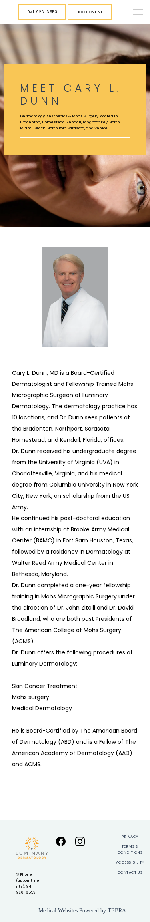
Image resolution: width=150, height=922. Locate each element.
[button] (138, 13)
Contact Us (130, 872)
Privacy (130, 836)
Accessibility (130, 862)
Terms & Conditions (130, 849)
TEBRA (117, 911)
